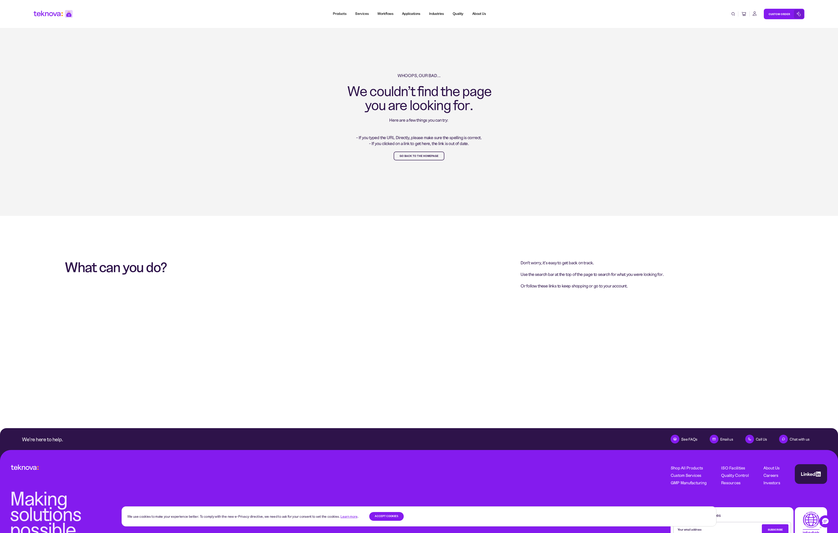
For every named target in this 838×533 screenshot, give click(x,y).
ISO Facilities (733, 467)
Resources (730, 482)
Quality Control (735, 475)
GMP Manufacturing (688, 482)
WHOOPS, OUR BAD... (419, 75)
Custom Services (686, 475)
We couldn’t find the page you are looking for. (419, 97)
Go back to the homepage (419, 155)
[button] (825, 521)
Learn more (348, 516)
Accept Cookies (386, 516)
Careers (770, 475)
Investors (771, 482)
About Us (771, 467)
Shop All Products (687, 467)
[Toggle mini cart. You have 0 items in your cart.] (744, 14)
